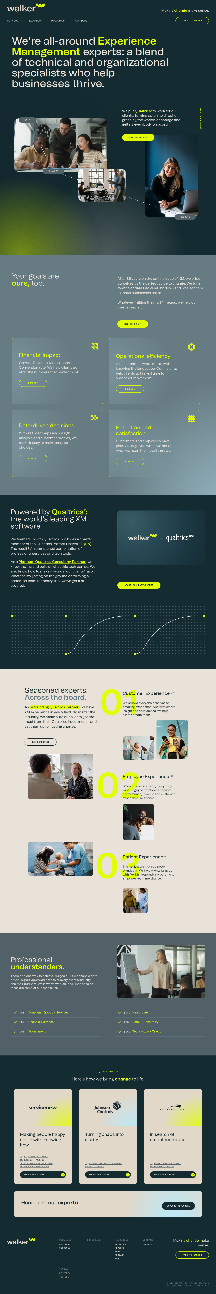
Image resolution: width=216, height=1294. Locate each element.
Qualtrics (143, 111)
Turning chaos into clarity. (104, 1137)
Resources (122, 1239)
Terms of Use (202, 1286)
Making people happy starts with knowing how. (42, 1139)
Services (65, 1239)
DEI (169, 1286)
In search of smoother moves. (168, 1137)
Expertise (94, 1239)
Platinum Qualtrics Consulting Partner (52, 562)
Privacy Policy (182, 1286)
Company (148, 1239)
